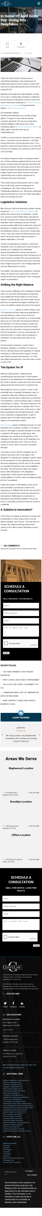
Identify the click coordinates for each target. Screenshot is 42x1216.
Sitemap (29, 1171)
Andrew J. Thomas (8, 310)
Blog (30, 53)
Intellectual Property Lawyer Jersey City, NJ (17, 1103)
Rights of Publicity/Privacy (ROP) (13, 1158)
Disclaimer (32, 1175)
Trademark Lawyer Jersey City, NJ (14, 1101)
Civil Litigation (7, 1150)
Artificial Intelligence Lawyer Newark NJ (16, 1080)
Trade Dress (7, 1154)
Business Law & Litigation (11, 1162)
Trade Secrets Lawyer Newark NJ (14, 1091)
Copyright (6, 1147)
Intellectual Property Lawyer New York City (17, 1131)
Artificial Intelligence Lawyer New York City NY (18, 1106)
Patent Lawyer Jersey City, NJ (12, 1089)
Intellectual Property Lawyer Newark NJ (16, 1097)
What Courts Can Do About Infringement (21, 680)
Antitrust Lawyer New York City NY (14, 1112)
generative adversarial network (27, 127)
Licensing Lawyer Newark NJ (12, 1084)
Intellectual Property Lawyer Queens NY (16, 1122)
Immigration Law (8, 1160)
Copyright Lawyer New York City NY (14, 1110)
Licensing (6, 1156)
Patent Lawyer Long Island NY (13, 1114)
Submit (6, 653)
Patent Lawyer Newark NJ (11, 1093)
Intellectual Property (9, 1143)
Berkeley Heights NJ (20, 1065)
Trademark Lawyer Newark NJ (13, 1095)
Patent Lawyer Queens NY (11, 1127)
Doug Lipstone (6, 425)
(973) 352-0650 (34, 793)
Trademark (6, 1152)
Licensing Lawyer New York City (13, 1129)
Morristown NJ (18, 1068)
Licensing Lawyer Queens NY (12, 1118)
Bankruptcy (6, 1145)
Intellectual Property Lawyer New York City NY (18, 1108)
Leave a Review (8, 1030)
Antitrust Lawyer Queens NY (12, 1116)
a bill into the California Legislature (22, 211)
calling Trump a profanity (16, 108)
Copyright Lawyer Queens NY (12, 1125)
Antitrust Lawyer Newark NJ (12, 1082)
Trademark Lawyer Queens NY (13, 1120)
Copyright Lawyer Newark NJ (12, 1087)
